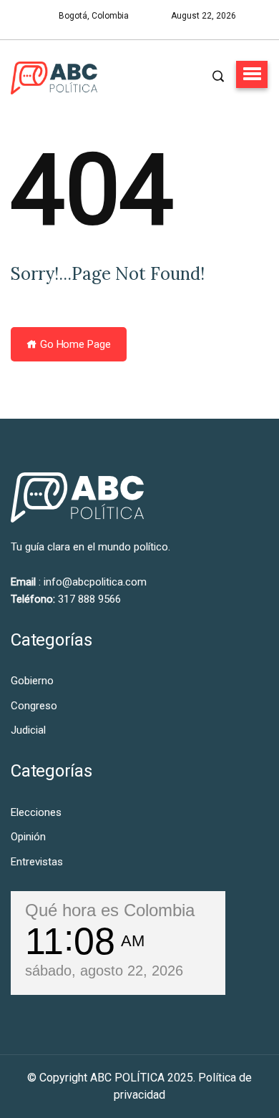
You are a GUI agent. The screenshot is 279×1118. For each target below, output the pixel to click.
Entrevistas (37, 861)
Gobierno (32, 680)
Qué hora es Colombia (110, 910)
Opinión (28, 836)
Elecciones (36, 812)
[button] (252, 74)
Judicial (28, 730)
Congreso (34, 705)
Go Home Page (74, 344)
